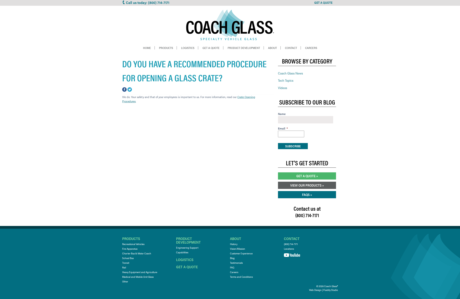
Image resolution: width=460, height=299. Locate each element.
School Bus (128, 258)
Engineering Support (187, 247)
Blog (232, 258)
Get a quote (187, 266)
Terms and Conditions (241, 276)
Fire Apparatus (129, 248)
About (272, 47)
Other (125, 281)
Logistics (187, 47)
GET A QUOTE (323, 2)
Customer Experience (241, 253)
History (233, 244)
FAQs (306, 194)
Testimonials (236, 262)
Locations (289, 248)
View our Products (305, 185)
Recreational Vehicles (133, 244)
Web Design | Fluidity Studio (323, 290)
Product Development (244, 47)
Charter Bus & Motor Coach (136, 253)
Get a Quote (211, 47)
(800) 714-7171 (291, 244)
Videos (282, 87)
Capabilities (182, 252)
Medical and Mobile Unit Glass (138, 276)
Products (166, 47)
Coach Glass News (290, 73)
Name (282, 114)
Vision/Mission (237, 248)
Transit (125, 262)
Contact (291, 47)
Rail (124, 267)
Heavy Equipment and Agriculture (139, 272)
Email (283, 128)
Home (147, 47)
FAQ (232, 267)
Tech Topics (285, 80)
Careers (311, 47)
